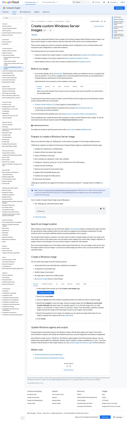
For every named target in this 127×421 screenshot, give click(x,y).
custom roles (70, 129)
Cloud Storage (74, 229)
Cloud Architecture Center (84, 403)
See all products (32, 394)
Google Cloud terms (56, 413)
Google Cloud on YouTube (109, 403)
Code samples (81, 400)
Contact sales (31, 403)
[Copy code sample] (103, 208)
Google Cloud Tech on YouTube (111, 406)
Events (104, 397)
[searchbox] (12, 17)
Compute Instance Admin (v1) (44, 104)
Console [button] (39, 86)
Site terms (46, 413)
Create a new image (45, 292)
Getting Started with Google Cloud (87, 397)
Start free (119, 8)
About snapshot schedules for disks (76, 58)
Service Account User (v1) (84, 108)
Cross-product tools (48, 2)
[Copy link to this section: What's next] (45, 350)
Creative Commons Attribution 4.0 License (77, 377)
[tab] (39, 86)
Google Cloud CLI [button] (47, 284)
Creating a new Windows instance (92, 55)
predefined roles (85, 129)
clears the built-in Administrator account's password (61, 190)
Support (54, 397)
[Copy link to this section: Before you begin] (50, 69)
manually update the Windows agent (81, 343)
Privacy (39, 413)
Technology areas (30, 2)
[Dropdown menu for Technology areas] (38, 2)
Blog (103, 394)
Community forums (58, 394)
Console (97, 2)
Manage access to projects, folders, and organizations (79, 114)
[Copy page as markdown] (50, 30)
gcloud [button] (47, 86)
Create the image (40, 217)
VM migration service (84, 62)
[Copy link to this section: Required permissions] (50, 125)
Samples (36, 12)
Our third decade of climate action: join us (76, 413)
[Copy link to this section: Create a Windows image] (58, 257)
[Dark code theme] (100, 208)
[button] (12, 33)
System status (56, 403)
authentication (57, 73)
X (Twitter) (105, 400)
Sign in (123, 2)
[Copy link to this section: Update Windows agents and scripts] (70, 327)
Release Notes (56, 400)
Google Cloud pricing (33, 397)
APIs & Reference (25, 12)
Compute (49, 21)
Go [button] (54, 86)
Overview (5, 12)
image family (69, 315)
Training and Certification (84, 406)
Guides (14, 12)
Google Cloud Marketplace (35, 400)
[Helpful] (102, 21)
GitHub (79, 394)
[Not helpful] (104, 21)
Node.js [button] (66, 86)
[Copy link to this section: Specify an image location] (59, 224)
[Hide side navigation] (22, 418)
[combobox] (81, 2)
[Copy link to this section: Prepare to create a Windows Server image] (76, 137)
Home (32, 21)
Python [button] (75, 86)
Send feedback (99, 26)
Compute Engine (13, 8)
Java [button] (59, 86)
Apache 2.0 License (34, 379)
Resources (46, 12)
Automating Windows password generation (49, 354)
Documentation (41, 21)
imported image (42, 279)
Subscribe (105, 417)
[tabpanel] (70, 92)
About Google (31, 413)
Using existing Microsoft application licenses (49, 358)
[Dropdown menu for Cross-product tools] (57, 2)
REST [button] (81, 86)
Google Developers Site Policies (59, 379)
